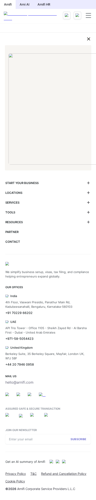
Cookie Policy (15, 481)
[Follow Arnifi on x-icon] (42, 396)
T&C (33, 474)
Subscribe (78, 439)
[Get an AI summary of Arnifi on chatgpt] (52, 462)
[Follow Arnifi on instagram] (8, 396)
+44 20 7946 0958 (19, 364)
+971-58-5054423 (19, 338)
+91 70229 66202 (19, 313)
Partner (12, 232)
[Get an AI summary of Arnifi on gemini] (58, 462)
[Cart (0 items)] (77, 15)
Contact (12, 241)
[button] (88, 15)
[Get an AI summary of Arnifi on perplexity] (64, 462)
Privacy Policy (15, 474)
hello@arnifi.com (19, 382)
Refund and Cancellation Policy (63, 474)
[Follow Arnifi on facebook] (20, 396)
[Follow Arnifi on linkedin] (31, 396)
